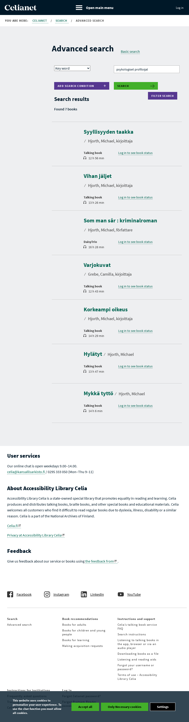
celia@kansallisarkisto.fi (26, 471)
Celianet (40, 21)
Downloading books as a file (138, 654)
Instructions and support (136, 619)
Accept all (85, 707)
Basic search (130, 51)
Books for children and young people (84, 632)
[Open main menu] (94, 7)
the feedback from (99, 561)
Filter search (163, 96)
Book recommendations (80, 619)
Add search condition (76, 86)
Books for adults (74, 625)
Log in (179, 8)
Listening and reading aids (137, 659)
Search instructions (132, 634)
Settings (162, 707)
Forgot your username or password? (136, 667)
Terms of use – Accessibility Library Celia (137, 677)
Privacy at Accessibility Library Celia (34, 535)
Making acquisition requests (82, 646)
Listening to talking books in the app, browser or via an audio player (138, 644)
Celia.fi (12, 525)
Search (62, 21)
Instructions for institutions (28, 690)
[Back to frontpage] (21, 9)
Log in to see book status (135, 153)
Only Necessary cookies (124, 707)
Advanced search (19, 625)
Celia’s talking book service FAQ (137, 627)
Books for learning (75, 640)
